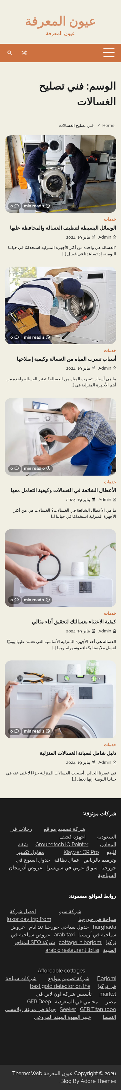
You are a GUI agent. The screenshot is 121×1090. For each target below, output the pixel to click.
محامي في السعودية (76, 1002)
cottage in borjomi (80, 942)
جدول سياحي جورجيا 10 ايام (59, 927)
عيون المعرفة (60, 21)
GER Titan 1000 (98, 1009)
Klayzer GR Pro (81, 852)
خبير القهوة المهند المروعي (62, 1017)
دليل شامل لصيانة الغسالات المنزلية (78, 753)
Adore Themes (98, 1081)
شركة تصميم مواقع (64, 829)
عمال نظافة (67, 860)
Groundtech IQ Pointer (61, 844)
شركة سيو (70, 911)
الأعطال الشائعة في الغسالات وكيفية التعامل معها (63, 490)
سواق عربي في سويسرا (71, 868)
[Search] (10, 53)
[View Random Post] (24, 53)
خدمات (110, 219)
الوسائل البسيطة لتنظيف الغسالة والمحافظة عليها (63, 228)
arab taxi (64, 935)
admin (104, 237)
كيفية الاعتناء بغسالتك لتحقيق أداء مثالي (74, 621)
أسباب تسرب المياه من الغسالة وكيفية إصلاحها (66, 359)
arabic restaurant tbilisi (72, 950)
